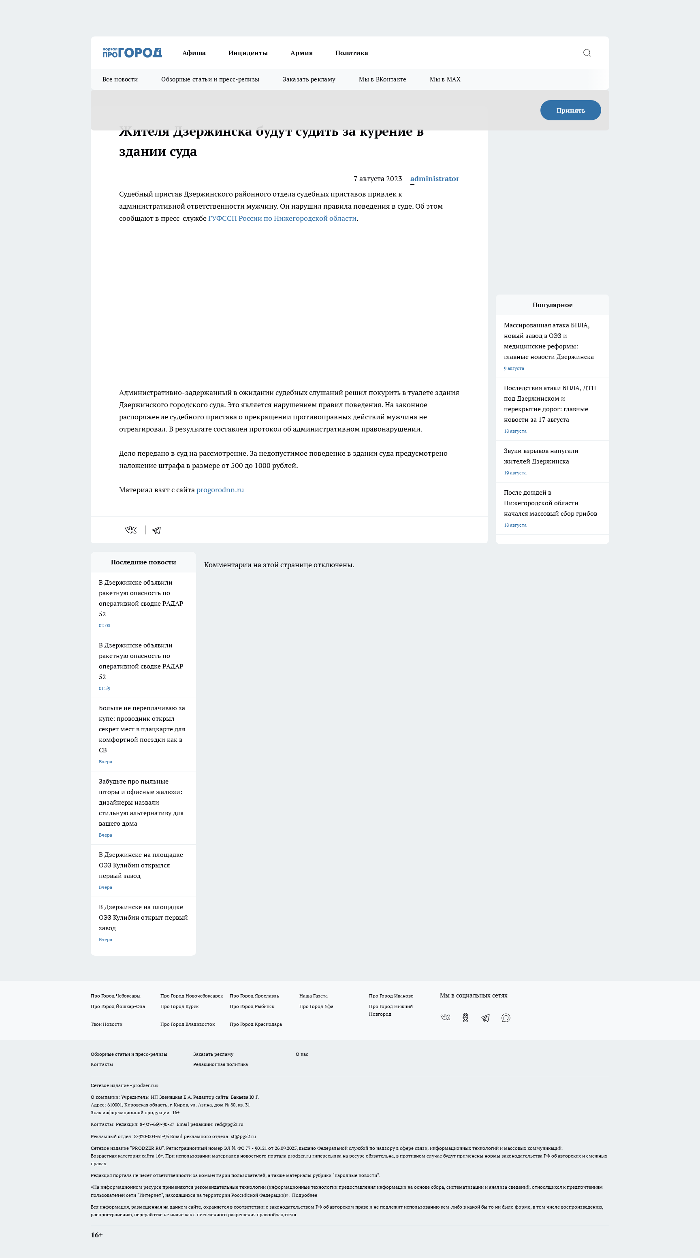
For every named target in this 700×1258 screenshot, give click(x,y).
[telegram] (159, 530)
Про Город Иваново (391, 996)
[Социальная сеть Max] (506, 1017)
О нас (302, 1054)
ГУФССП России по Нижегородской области (282, 218)
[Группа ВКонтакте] (445, 1017)
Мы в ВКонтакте (382, 79)
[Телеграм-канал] (486, 1017)
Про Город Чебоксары (116, 996)
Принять (571, 110)
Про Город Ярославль (254, 996)
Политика (351, 53)
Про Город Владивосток (187, 1024)
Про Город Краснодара (256, 1024)
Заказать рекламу (309, 79)
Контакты (102, 1064)
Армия (301, 53)
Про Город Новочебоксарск (191, 996)
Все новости (120, 79)
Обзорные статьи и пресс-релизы (210, 79)
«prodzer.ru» (144, 1085)
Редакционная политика (220, 1064)
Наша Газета (313, 996)
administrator (434, 178)
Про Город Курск (179, 1006)
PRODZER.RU (147, 1148)
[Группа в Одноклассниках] (465, 1017)
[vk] (131, 530)
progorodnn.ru (220, 489)
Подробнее (304, 1195)
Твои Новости (106, 1024)
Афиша (194, 53)
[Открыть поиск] (587, 53)
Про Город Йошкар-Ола (118, 1006)
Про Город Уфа (316, 1006)
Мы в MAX (445, 79)
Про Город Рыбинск (252, 1006)
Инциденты (248, 53)
